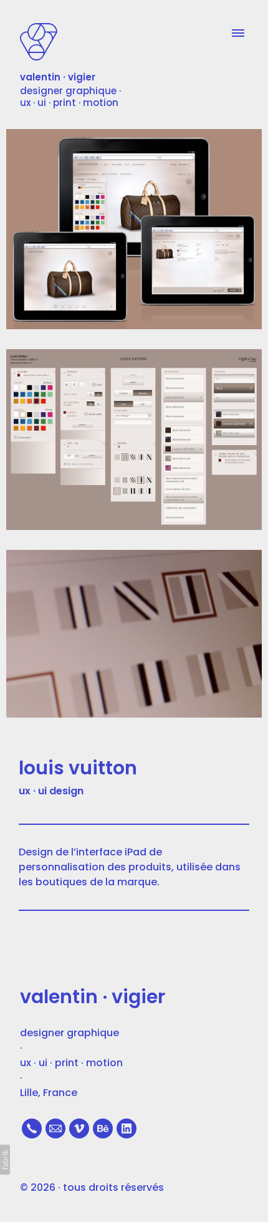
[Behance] (103, 1128)
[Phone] (32, 1128)
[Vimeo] (79, 1128)
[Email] (55, 1128)
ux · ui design (51, 791)
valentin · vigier (92, 996)
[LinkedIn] (126, 1128)
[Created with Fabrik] (5, 1160)
